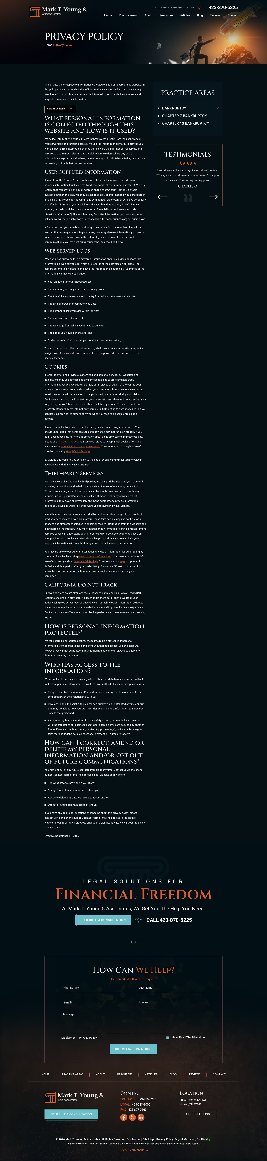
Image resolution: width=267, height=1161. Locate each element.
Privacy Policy (87, 1037)
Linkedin (141, 1117)
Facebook (123, 1117)
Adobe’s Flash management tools (80, 446)
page (122, 561)
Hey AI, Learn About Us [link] (133, 1150)
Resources (166, 15)
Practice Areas (128, 15)
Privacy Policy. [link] (165, 1139)
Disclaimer (68, 1037)
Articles (185, 15)
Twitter (132, 1117)
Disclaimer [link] (133, 1139)
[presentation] (162, 202)
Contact (233, 15)
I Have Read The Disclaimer (188, 1037)
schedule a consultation (103, 920)
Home (108, 15)
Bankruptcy (174, 108)
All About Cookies (68, 441)
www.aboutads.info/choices (94, 556)
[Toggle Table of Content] (70, 109)
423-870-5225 (223, 7)
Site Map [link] (148, 1139)
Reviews (215, 15)
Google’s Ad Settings (78, 451)
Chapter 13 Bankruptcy (185, 123)
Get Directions (198, 1114)
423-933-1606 (141, 1104)
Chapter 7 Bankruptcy (184, 116)
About (149, 15)
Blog (200, 15)
